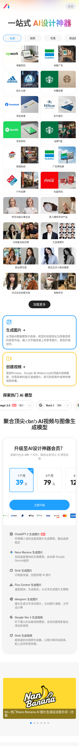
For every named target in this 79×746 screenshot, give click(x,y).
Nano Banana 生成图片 (29, 552)
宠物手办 (58, 292)
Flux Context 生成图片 (28, 585)
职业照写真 (21, 267)
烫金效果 (21, 115)
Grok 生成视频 (23, 635)
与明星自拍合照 (21, 242)
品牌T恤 (58, 141)
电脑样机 (21, 65)
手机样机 (21, 141)
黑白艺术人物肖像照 (58, 267)
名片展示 (58, 115)
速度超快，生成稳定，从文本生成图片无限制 (41, 589)
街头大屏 (21, 90)
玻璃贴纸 (21, 166)
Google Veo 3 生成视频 (29, 617)
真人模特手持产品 (58, 217)
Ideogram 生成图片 (26, 599)
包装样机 (58, 191)
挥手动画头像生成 (21, 217)
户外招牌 (21, 191)
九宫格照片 (58, 242)
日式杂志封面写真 (21, 292)
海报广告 (58, 65)
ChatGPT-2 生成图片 (27, 534)
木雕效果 (58, 90)
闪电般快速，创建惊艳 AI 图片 (33, 575)
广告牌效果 (58, 166)
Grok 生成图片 (23, 570)
